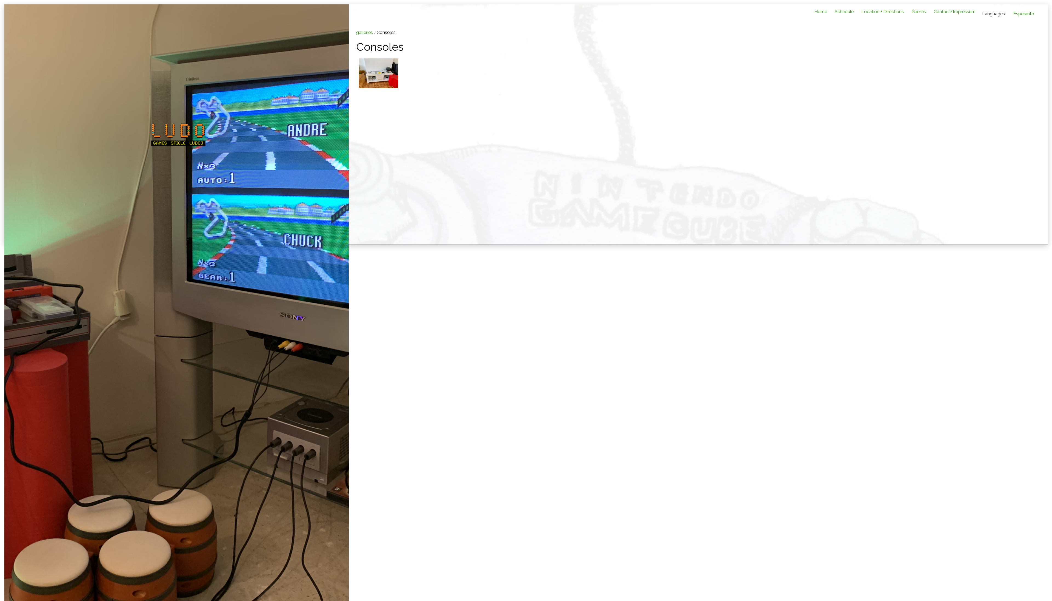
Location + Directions (882, 11)
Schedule (844, 11)
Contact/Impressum (955, 11)
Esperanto (1023, 13)
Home (820, 11)
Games (918, 11)
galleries (364, 32)
